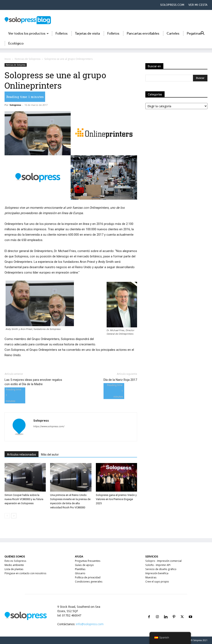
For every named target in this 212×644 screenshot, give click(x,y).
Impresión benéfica (156, 573)
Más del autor (50, 454)
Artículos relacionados (21, 454)
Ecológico (16, 43)
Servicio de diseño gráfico (160, 569)
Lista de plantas (14, 569)
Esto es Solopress (15, 561)
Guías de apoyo (84, 565)
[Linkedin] (165, 611)
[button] (202, 33)
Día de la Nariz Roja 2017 (120, 380)
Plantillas (80, 569)
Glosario (80, 573)
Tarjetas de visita (87, 33)
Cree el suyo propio (157, 581)
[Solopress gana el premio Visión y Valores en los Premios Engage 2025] (116, 477)
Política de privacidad (87, 577)
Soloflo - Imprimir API (157, 565)
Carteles (173, 33)
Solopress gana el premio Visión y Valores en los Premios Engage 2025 (116, 499)
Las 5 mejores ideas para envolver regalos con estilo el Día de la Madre (33, 382)
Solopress (15, 104)
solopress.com (172, 4)
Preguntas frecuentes (87, 561)
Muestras (151, 577)
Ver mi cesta (197, 4)
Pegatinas (194, 33)
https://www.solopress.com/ (48, 426)
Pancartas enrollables (143, 33)
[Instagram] (157, 611)
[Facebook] (149, 611)
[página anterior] (7, 515)
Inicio (8, 59)
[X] (182, 611)
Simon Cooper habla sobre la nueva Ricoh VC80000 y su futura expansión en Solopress (24, 499)
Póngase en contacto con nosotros (25, 573)
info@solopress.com (90, 624)
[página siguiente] (13, 515)
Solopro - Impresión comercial (163, 561)
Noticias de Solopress (27, 59)
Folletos (61, 33)
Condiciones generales (88, 581)
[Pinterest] (174, 611)
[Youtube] (190, 611)
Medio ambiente (14, 565)
